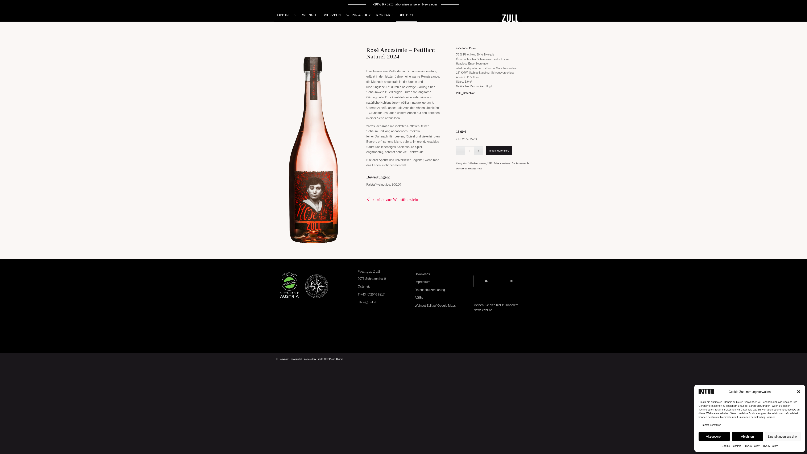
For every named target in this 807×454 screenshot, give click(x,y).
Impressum (422, 282)
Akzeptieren (714, 436)
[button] (798, 392)
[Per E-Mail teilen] (486, 281)
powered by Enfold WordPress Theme (323, 359)
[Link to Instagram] (511, 281)
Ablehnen (747, 436)
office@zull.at (367, 302)
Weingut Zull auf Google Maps (435, 305)
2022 (489, 163)
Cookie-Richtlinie (731, 446)
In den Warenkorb (499, 150)
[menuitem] (286, 15)
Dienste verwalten (711, 425)
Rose (479, 168)
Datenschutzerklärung (430, 290)
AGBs (419, 297)
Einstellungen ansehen (782, 436)
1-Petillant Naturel (477, 163)
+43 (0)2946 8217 (372, 294)
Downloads (422, 274)
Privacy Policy (752, 446)
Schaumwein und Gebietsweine (510, 163)
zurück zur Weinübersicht (395, 199)
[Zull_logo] (514, 15)
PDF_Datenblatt (465, 93)
